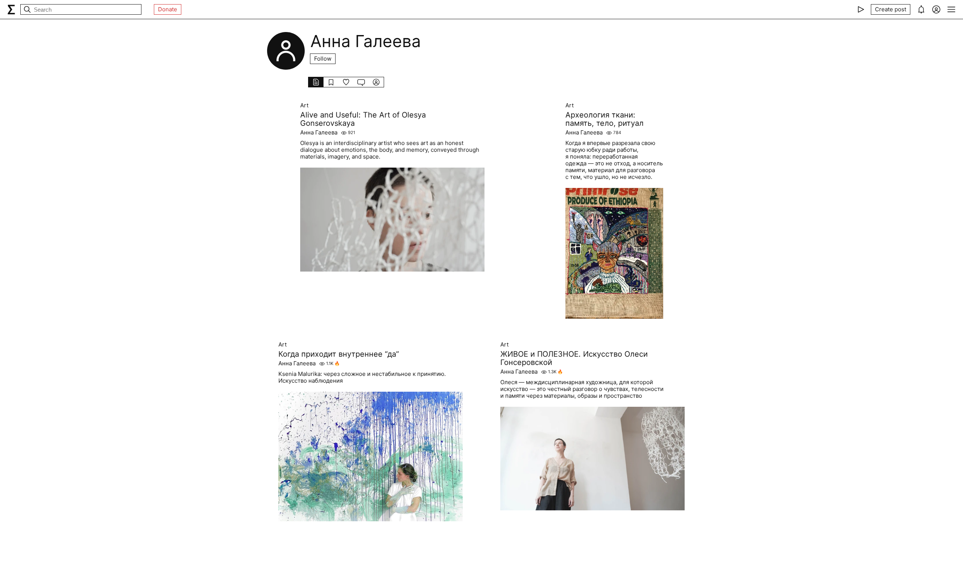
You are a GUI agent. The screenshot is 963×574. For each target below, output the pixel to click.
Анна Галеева (318, 132)
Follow (322, 58)
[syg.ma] (11, 9)
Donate (167, 9)
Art (304, 105)
